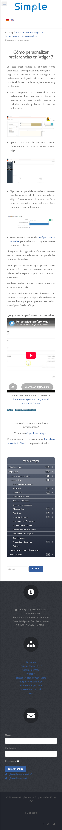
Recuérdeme (10, 761)
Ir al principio (31, 812)
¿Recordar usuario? (18, 778)
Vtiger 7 (31, 673)
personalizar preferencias (26, 410)
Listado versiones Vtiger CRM (31, 677)
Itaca (31, 693)
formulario (49, 439)
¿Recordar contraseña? (20, 774)
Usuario (8, 735)
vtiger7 (10, 410)
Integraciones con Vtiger (31, 681)
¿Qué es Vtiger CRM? (31, 666)
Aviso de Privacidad (31, 689)
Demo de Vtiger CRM (31, 685)
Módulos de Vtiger (31, 669)
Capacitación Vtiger (36, 433)
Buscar (36, 568)
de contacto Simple (17, 443)
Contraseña (10, 748)
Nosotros (31, 662)
